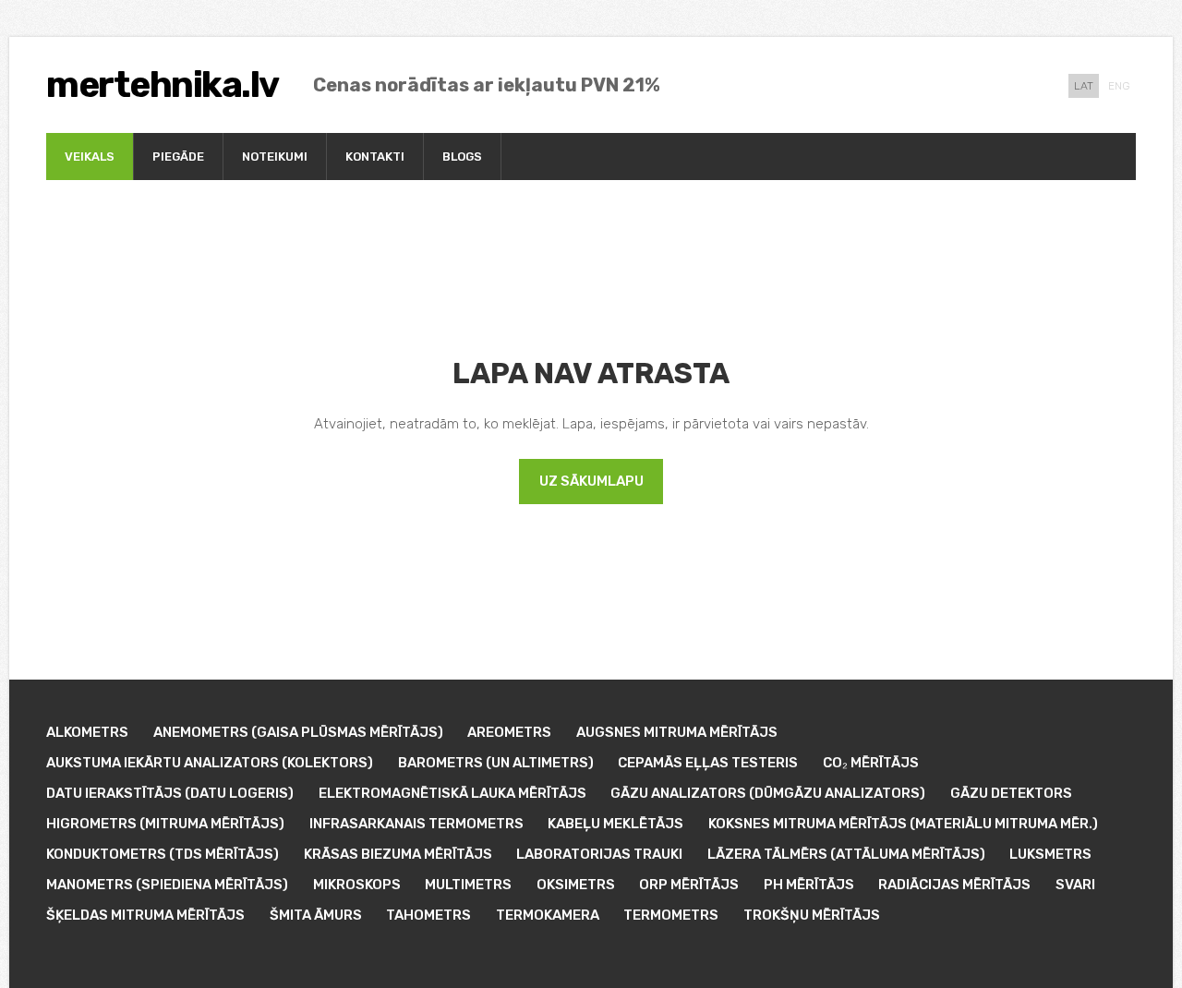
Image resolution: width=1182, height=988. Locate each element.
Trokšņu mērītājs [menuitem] (811, 915)
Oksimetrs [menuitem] (576, 884)
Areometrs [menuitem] (509, 732)
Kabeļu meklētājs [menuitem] (615, 823)
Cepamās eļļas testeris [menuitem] (708, 762)
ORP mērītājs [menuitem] (689, 884)
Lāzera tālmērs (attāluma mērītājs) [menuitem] (846, 854)
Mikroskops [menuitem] (357, 884)
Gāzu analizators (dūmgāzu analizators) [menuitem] (767, 793)
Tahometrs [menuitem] (428, 915)
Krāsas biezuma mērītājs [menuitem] (398, 854)
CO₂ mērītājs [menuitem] (871, 762)
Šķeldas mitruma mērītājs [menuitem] (145, 915)
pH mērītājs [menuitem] (809, 884)
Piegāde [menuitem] (178, 156)
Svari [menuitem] (1075, 884)
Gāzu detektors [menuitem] (1011, 793)
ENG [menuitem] (1119, 85)
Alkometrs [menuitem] (87, 732)
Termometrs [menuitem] (670, 915)
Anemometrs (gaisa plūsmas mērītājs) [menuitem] (298, 732)
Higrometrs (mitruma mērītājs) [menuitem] (165, 823)
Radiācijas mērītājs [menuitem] (954, 884)
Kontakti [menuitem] (374, 156)
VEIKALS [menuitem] (90, 156)
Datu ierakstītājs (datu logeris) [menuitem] (170, 793)
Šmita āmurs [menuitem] (316, 915)
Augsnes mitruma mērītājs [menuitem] (677, 732)
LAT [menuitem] (1083, 85)
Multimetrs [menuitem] (468, 884)
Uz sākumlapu (591, 481)
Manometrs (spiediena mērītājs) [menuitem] (167, 884)
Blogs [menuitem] (462, 156)
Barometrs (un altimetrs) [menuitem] (496, 762)
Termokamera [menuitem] (547, 915)
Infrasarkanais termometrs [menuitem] (416, 823)
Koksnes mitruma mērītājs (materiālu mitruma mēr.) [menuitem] (903, 823)
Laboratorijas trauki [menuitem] (599, 854)
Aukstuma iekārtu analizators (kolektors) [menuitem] (209, 762)
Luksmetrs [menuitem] (1050, 854)
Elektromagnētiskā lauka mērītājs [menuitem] (452, 793)
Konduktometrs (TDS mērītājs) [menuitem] (162, 854)
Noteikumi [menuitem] (275, 156)
